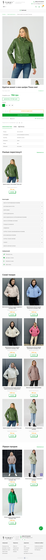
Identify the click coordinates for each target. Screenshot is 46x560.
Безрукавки (23, 210)
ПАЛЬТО (23, 242)
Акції (25, 546)
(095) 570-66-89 (39, 1)
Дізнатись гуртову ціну (10, 99)
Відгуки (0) (21, 126)
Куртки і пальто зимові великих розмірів (23, 231)
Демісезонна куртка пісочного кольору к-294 (12, 479)
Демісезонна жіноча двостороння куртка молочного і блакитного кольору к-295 (12, 388)
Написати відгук (40, 118)
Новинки (26, 551)
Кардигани (23, 228)
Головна (4, 14)
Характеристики (7, 126)
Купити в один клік (26, 111)
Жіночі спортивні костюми (23, 220)
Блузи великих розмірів (23, 235)
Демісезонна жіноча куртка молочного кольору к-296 (12, 348)
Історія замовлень (39, 548)
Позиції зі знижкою (23, 224)
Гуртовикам (4, 553)
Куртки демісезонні (23, 213)
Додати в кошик (24, 115)
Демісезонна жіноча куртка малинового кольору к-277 (34, 348)
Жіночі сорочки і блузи (23, 246)
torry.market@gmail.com (38, 3)
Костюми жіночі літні (23, 206)
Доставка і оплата (10, 257)
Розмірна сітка (9, 254)
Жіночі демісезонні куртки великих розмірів (23, 217)
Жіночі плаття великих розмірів (23, 202)
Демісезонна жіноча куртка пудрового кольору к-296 (12, 307)
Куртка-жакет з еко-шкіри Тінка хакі (12, 184)
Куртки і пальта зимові (23, 238)
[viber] (41, 474)
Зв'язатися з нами (10, 261)
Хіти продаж (26, 548)
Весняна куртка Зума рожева (33, 387)
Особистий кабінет (39, 546)
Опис (15, 126)
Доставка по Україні (28, 553)
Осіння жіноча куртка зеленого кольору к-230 (12, 518)
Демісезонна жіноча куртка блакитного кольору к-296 (34, 307)
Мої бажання (37, 549)
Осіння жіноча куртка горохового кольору (33, 428)
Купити (12, 192)
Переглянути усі (40, 152)
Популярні (26, 549)
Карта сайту (8, 264)
